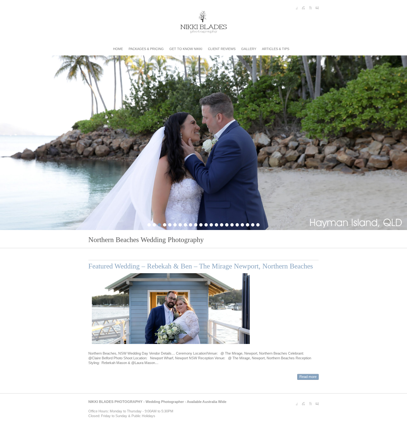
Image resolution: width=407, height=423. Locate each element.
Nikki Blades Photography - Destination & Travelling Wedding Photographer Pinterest (301, 5)
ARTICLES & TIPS (275, 49)
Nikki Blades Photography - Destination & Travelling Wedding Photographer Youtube (308, 5)
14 (216, 224)
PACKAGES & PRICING (146, 49)
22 (258, 224)
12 (206, 224)
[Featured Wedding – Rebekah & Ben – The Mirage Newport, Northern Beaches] (170, 308)
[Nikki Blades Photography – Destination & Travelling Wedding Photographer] (203, 23)
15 (222, 224)
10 (196, 224)
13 (211, 224)
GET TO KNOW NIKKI (185, 49)
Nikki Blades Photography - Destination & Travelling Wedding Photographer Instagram (315, 5)
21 (253, 224)
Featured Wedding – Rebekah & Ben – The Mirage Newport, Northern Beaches (200, 266)
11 (201, 224)
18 (237, 224)
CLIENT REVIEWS (222, 49)
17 (232, 224)
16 (227, 224)
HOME (118, 49)
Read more (308, 377)
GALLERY (248, 49)
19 (242, 224)
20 (247, 224)
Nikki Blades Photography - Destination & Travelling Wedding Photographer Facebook (293, 5)
